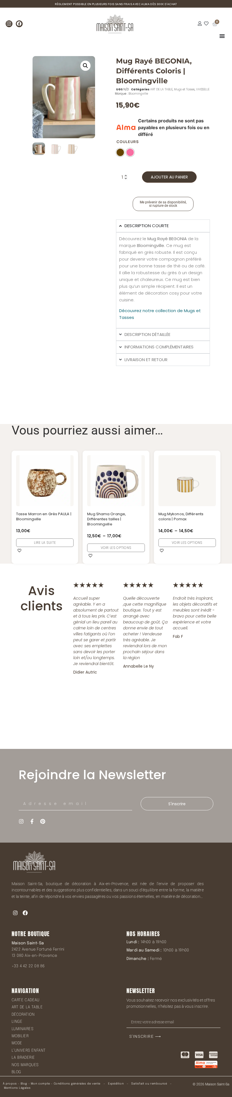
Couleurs (128, 142)
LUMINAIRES (22, 1029)
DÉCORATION (23, 1015)
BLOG (16, 1072)
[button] (85, 66)
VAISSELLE (202, 89)
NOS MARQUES (25, 1065)
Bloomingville (138, 93)
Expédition (115, 1083)
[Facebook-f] (32, 821)
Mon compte (40, 1083)
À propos (10, 1083)
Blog (24, 1083)
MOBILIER (20, 1036)
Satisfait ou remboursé (149, 1083)
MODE (17, 1043)
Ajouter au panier (169, 177)
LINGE (17, 1022)
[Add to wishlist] (19, 550)
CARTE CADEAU (26, 1000)
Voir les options (116, 547)
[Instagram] (9, 23)
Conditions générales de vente (77, 1083)
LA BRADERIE (23, 1058)
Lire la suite (45, 542)
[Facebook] (19, 23)
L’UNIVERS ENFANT (29, 1051)
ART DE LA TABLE (161, 89)
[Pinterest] (42, 821)
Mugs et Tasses (184, 89)
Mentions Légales (17, 1088)
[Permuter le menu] (222, 36)
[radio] (120, 152)
